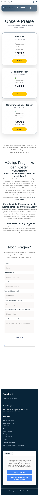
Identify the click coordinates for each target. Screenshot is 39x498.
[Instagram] (33, 2)
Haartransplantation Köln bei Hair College (15, 409)
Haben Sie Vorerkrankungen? (13, 300)
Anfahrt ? (8, 453)
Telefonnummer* (9, 272)
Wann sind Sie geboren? (12, 291)
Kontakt (19, 61)
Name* (7, 263)
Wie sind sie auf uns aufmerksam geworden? (18, 309)
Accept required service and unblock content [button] (19, 478)
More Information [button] (19, 469)
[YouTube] (36, 2)
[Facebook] (31, 2)
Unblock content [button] (19, 472)
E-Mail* (7, 282)
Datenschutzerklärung (9, 445)
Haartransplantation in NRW (11, 411)
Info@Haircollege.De (6, 2)
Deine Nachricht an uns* (12, 319)
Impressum (21, 445)
